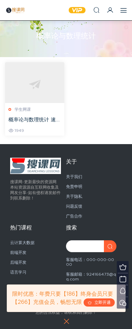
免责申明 (74, 187)
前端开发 (18, 252)
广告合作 (74, 216)
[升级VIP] (123, 267)
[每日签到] (123, 279)
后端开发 (18, 262)
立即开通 (101, 302)
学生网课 (23, 109)
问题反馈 (74, 206)
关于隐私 (74, 196)
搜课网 (15, 10)
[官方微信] (123, 303)
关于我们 (74, 177)
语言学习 (18, 272)
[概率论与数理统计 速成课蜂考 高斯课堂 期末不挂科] (34, 84)
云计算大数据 (22, 243)
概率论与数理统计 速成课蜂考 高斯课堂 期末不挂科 (34, 120)
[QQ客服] (123, 291)
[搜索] (96, 10)
